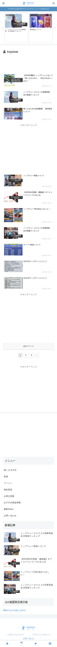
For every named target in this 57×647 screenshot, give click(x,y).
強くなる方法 (10, 470)
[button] (50, 382)
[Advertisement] (28, 63)
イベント (8, 483)
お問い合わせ (28, 638)
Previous (2, 28)
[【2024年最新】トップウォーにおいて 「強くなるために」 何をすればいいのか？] (35, 514)
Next (55, 28)
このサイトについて (15, 635)
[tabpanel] (16, 28)
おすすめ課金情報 (12, 502)
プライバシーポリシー (41, 635)
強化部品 (8, 489)
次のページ (28, 346)
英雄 (6, 476)
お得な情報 (9, 496)
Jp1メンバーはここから (14, 610)
